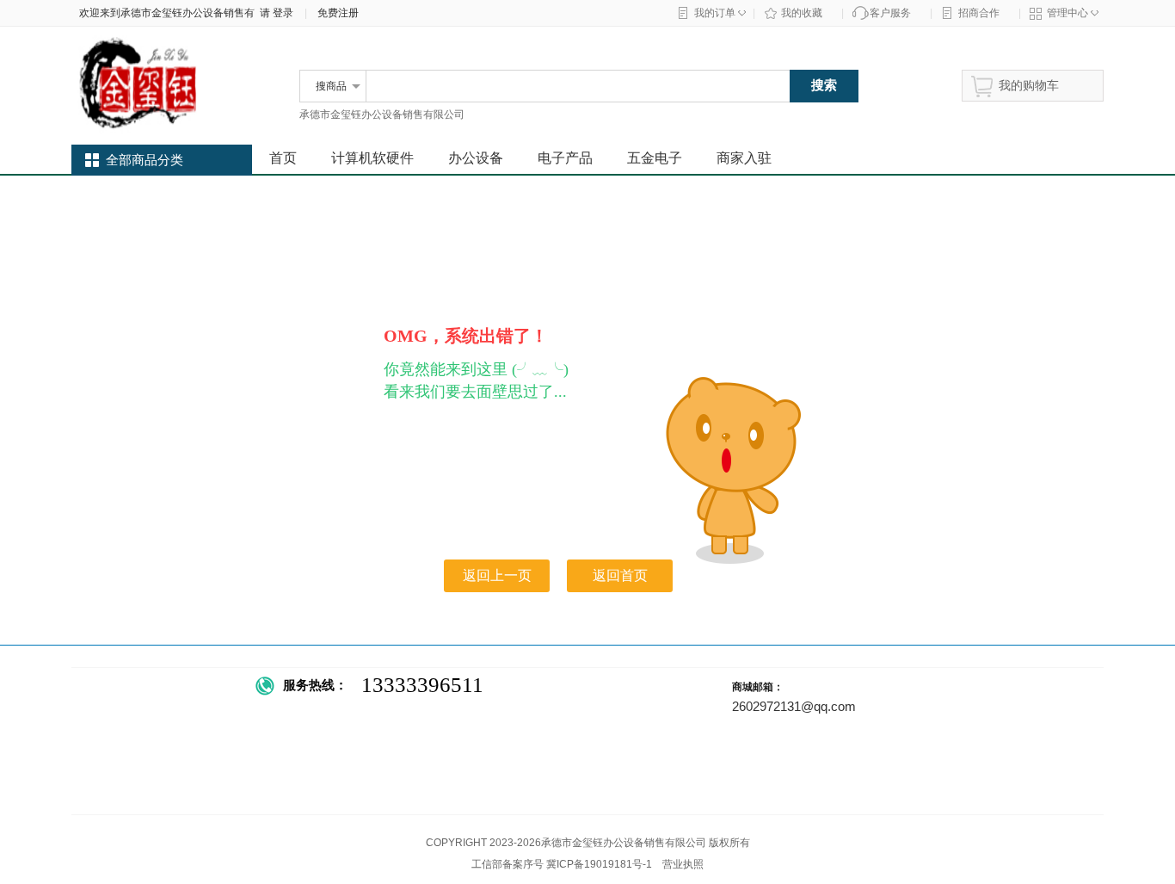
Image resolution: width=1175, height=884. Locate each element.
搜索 (824, 84)
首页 (283, 158)
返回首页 (620, 575)
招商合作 (979, 13)
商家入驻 (744, 158)
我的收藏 (801, 13)
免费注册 (338, 13)
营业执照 (683, 864)
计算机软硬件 (372, 158)
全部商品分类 (144, 160)
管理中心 (1067, 13)
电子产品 (565, 158)
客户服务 (890, 13)
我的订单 (714, 13)
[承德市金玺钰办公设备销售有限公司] (174, 131)
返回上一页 (497, 575)
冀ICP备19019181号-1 (599, 864)
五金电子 (654, 158)
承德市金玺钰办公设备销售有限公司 (381, 114)
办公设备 (475, 158)
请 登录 (274, 13)
